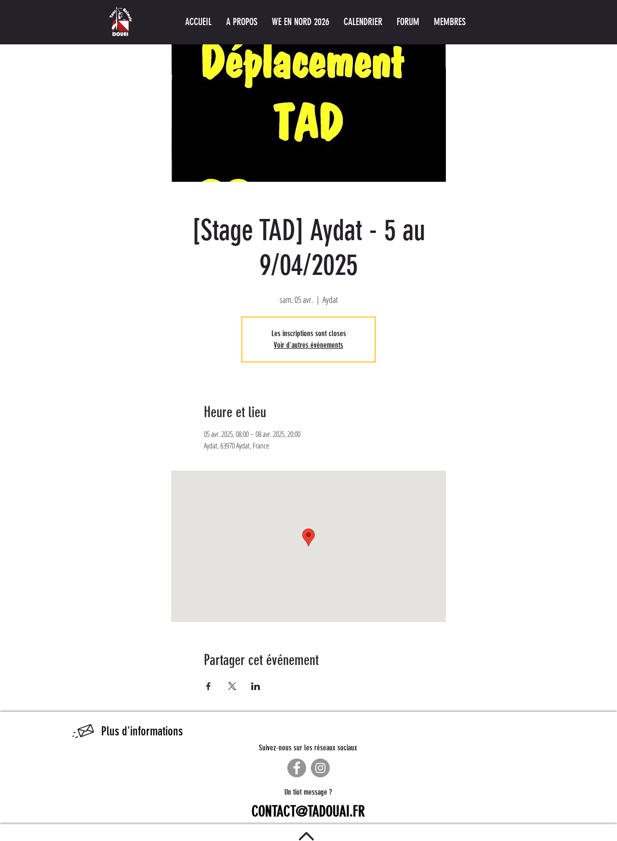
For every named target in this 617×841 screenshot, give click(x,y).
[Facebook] (296, 768)
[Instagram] (320, 768)
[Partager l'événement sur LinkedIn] (255, 686)
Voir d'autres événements (308, 345)
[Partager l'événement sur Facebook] (208, 686)
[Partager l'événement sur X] (232, 686)
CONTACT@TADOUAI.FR (308, 811)
